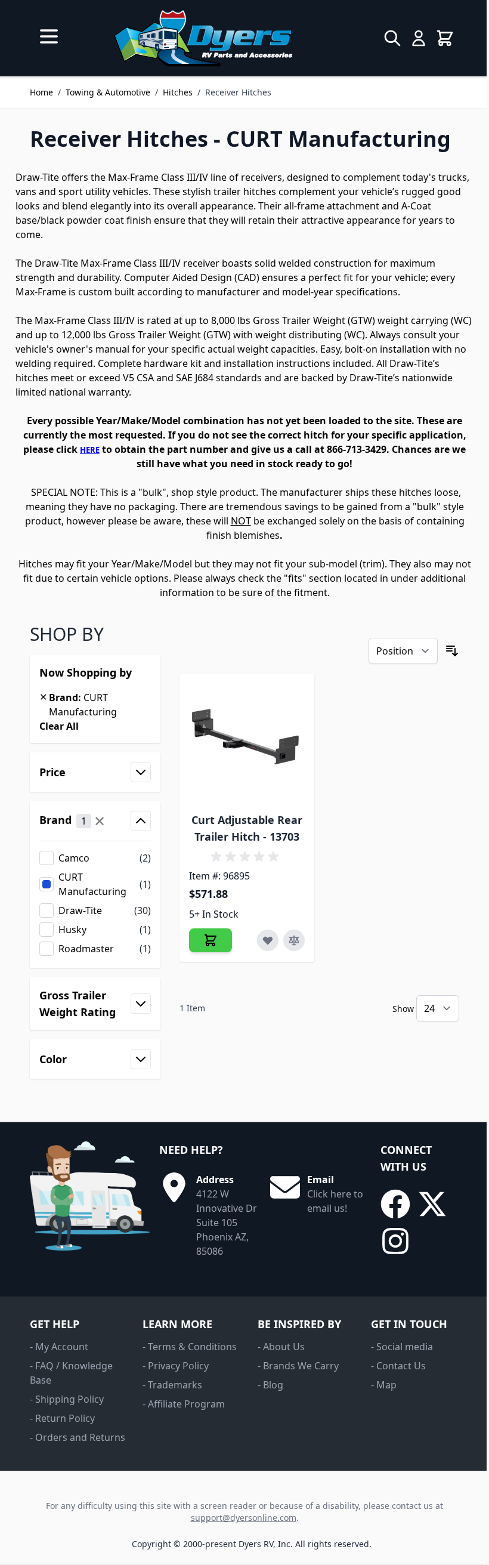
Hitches (178, 92)
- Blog (270, 1384)
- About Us (281, 1346)
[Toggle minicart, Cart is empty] (444, 38)
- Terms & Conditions (190, 1346)
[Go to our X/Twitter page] (432, 1204)
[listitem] (95, 858)
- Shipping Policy (67, 1399)
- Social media (402, 1346)
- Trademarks (172, 1384)
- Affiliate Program (184, 1403)
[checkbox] (95, 858)
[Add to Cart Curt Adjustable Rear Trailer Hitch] (210, 940)
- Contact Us (398, 1365)
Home (41, 92)
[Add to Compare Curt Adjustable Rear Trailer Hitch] (294, 940)
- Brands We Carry (298, 1365)
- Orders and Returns (77, 1437)
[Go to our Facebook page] (395, 1204)
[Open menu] (49, 36)
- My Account (59, 1346)
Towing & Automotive (108, 92)
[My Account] (418, 38)
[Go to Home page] (203, 38)
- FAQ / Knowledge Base (71, 1373)
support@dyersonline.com (243, 1517)
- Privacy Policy (176, 1365)
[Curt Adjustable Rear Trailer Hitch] (247, 741)
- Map (384, 1384)
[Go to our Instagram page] (395, 1241)
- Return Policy (62, 1418)
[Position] (403, 651)
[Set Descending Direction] (452, 651)
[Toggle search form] (392, 38)
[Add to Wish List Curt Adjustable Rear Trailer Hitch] (267, 940)
